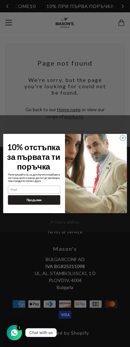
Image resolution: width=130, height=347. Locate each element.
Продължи (34, 199)
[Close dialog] (123, 138)
